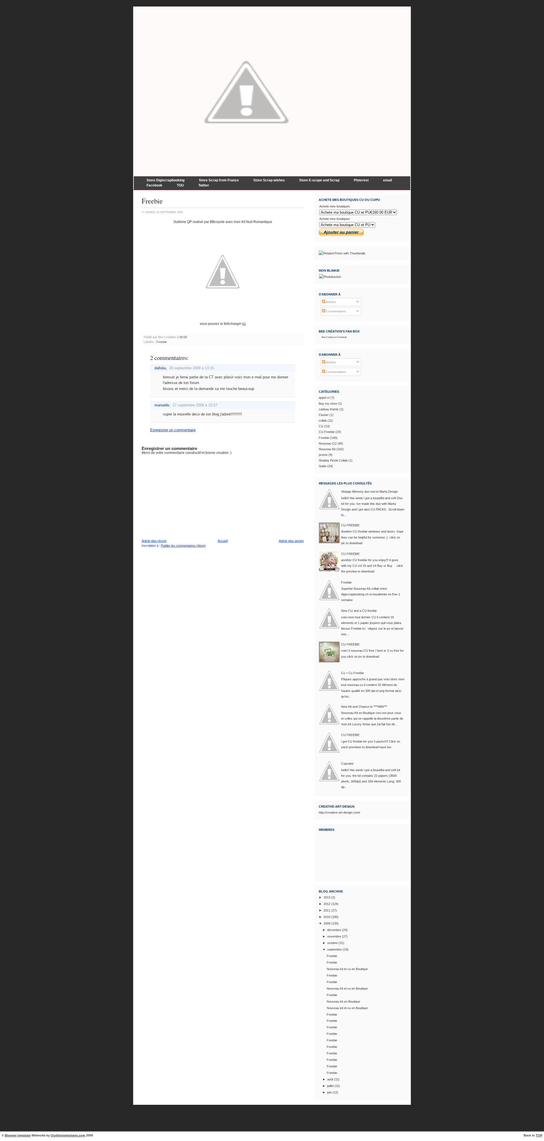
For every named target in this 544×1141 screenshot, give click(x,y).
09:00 (183, 337)
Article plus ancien (291, 540)
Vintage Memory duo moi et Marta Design (369, 491)
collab (323, 420)
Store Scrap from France (219, 180)
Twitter (203, 185)
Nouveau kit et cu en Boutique (347, 969)
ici (244, 324)
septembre (334, 949)
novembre (334, 936)
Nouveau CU (328, 443)
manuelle (161, 405)
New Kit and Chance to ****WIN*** (364, 706)
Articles (330, 302)
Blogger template (18, 1135)
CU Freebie (327, 432)
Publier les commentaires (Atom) (183, 545)
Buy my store (328, 403)
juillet (330, 1086)
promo (323, 454)
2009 (327, 923)
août (330, 1079)
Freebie (152, 200)
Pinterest (361, 180)
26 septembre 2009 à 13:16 (191, 368)
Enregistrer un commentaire (173, 430)
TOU (180, 185)
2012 (327, 904)
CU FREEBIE (350, 525)
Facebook (154, 185)
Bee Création (328, 337)
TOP (539, 1135)
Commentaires (335, 311)
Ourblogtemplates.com (68, 1135)
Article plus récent (154, 540)
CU (321, 426)
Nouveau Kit (327, 449)
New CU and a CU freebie (359, 610)
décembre (334, 930)
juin (329, 1092)
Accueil (223, 540)
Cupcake (347, 763)
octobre (332, 943)
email (387, 180)
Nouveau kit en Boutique (343, 1001)
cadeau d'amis (329, 409)
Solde (322, 466)
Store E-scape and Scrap (319, 180)
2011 (327, 910)
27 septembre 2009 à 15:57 (195, 405)
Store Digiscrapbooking (165, 180)
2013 (327, 897)
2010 (327, 917)
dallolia (160, 368)
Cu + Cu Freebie (352, 673)
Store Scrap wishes (269, 180)
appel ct (324, 397)
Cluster (324, 415)
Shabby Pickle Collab (333, 460)
